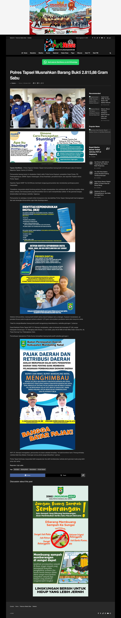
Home (25, 53)
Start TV (87, 53)
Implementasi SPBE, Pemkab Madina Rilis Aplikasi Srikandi (105, 99)
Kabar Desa (64, 53)
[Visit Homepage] (60, 45)
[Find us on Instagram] (99, 37)
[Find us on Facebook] (92, 37)
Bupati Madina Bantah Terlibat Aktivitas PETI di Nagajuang (95, 150)
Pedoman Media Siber (21, 38)
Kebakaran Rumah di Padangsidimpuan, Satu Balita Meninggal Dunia (102, 193)
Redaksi (29, 38)
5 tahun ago (105, 120)
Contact (12, 606)
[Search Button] (110, 53)
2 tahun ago (105, 105)
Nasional (55, 53)
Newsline (33, 53)
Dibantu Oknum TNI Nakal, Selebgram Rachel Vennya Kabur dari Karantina (105, 113)
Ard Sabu (16, 469)
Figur (72, 53)
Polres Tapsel (41, 469)
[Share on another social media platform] (83, 475)
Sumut (48, 53)
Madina (41, 53)
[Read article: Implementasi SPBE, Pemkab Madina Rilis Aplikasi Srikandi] (94, 100)
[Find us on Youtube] (102, 37)
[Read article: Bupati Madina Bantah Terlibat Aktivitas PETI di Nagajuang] (100, 137)
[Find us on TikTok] (97, 37)
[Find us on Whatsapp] (104, 37)
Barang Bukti (24, 469)
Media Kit (12, 38)
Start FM (95, 53)
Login (109, 38)
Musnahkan (33, 469)
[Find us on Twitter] (94, 37)
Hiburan (79, 53)
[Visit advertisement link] (60, 17)
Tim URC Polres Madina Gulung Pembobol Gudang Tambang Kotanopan (101, 173)
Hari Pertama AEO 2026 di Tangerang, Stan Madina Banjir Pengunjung (101, 164)
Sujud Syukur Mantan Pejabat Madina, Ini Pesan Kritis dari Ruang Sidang (102, 183)
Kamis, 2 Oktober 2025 (25, 83)
